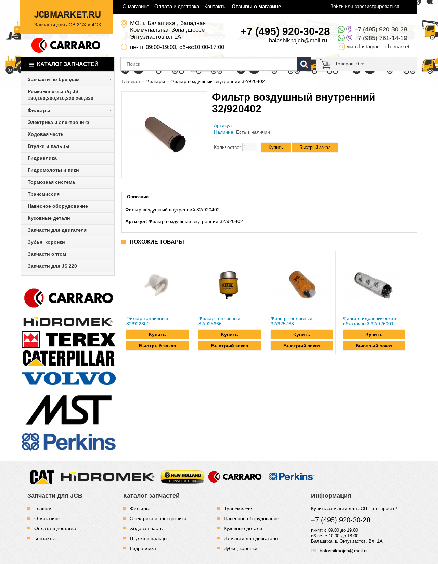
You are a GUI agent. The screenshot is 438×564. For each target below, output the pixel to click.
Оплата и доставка (176, 6)
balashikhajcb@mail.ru (298, 40)
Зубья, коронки (240, 548)
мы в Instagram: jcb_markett (378, 46)
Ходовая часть (146, 528)
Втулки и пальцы (148, 538)
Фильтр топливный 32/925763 (291, 321)
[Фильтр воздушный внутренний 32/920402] (164, 171)
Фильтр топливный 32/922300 (147, 321)
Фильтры (155, 81)
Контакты (215, 6)
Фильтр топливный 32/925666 (219, 321)
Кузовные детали (243, 528)
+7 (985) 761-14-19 (380, 38)
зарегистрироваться (377, 6)
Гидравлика (143, 548)
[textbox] (215, 63)
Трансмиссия (239, 508)
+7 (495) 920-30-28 (380, 29)
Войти (337, 6)
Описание (138, 197)
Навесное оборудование (251, 518)
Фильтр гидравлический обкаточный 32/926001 (369, 321)
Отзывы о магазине (256, 6)
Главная (130, 81)
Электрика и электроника (158, 518)
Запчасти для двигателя (251, 538)
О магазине (136, 6)
